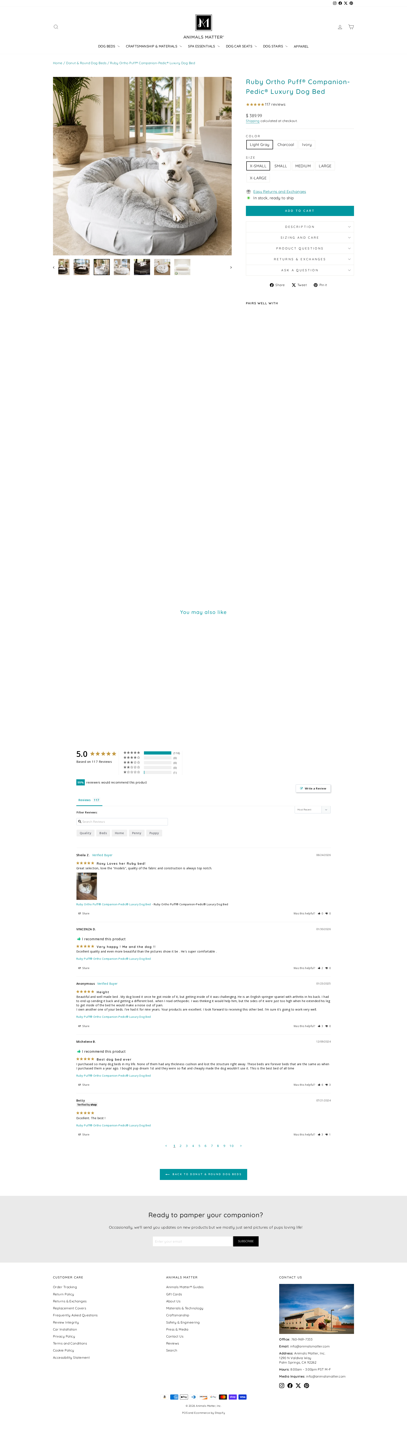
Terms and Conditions (70, 1343)
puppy (154, 833)
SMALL (281, 165)
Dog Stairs (273, 46)
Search (171, 1350)
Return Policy (63, 1294)
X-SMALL (258, 165)
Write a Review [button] (315, 788)
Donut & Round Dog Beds (86, 63)
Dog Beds (106, 46)
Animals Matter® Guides (185, 1287)
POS (185, 1412)
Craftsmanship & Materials (151, 46)
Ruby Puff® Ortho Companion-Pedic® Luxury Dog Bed (113, 959)
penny (136, 833)
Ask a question (299, 270)
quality (85, 833)
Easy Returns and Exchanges (279, 191)
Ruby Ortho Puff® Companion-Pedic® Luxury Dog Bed (113, 904)
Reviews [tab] (84, 800)
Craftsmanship (177, 1315)
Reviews (172, 1343)
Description (300, 227)
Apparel (301, 46)
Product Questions (300, 248)
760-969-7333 (301, 1339)
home (119, 833)
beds (103, 833)
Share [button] (86, 913)
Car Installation (65, 1329)
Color (253, 136)
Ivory (307, 144)
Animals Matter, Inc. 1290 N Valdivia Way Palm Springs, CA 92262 (302, 1357)
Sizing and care (300, 238)
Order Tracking (65, 1287)
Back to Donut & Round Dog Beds (206, 1174)
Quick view (275, 559)
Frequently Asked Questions (75, 1315)
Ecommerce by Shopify (209, 1412)
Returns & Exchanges (300, 259)
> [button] (241, 1146)
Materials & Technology (185, 1308)
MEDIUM (303, 165)
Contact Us (175, 1336)
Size (251, 157)
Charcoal (285, 144)
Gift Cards (174, 1294)
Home (58, 63)
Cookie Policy (63, 1350)
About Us (173, 1301)
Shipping (253, 121)
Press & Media (177, 1329)
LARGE (325, 165)
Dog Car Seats (239, 46)
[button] (320, 913)
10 (232, 1146)
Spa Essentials (201, 46)
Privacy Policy (64, 1336)
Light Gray (259, 144)
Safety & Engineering (183, 1322)
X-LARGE (258, 178)
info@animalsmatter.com (310, 1346)
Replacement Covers (69, 1308)
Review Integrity (66, 1322)
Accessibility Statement (71, 1358)
